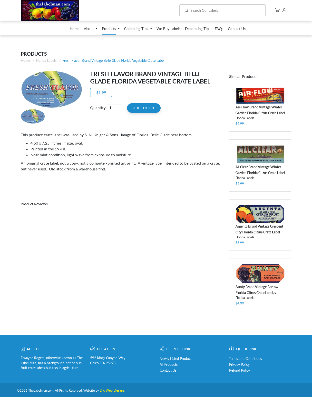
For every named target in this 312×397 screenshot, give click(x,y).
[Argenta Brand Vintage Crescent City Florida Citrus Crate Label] (260, 214)
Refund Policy (239, 370)
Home (25, 60)
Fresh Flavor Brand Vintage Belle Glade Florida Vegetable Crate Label (113, 60)
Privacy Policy (239, 364)
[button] (91, 30)
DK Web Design (112, 390)
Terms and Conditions (245, 359)
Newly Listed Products (176, 359)
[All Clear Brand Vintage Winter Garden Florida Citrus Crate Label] (260, 154)
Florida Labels (46, 60)
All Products (169, 364)
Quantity (98, 107)
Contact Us (168, 370)
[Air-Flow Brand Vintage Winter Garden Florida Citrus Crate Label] (260, 95)
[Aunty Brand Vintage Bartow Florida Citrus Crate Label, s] (260, 274)
